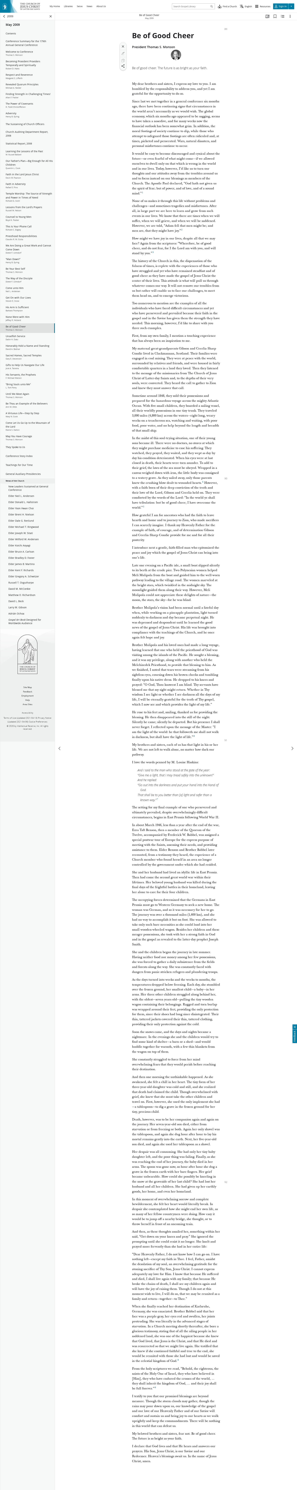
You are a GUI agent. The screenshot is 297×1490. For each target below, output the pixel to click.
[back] (4, 16)
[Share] (123, 66)
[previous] (59, 748)
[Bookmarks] (275, 16)
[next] (292, 748)
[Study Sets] (267, 16)
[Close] (123, 46)
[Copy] (123, 60)
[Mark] (123, 53)
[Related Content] (282, 16)
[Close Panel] (50, 16)
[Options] (290, 16)
